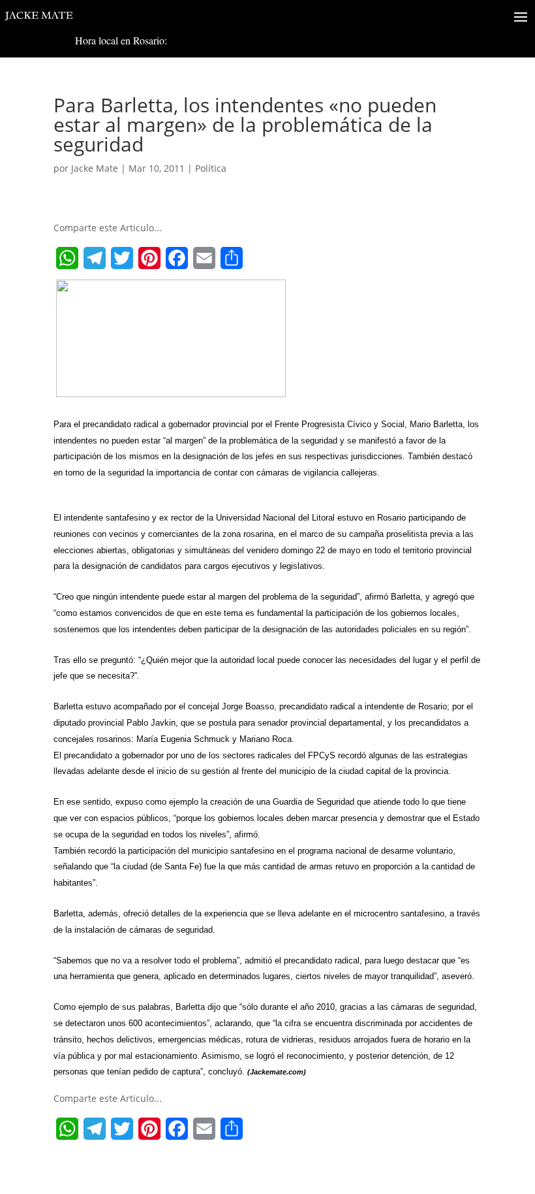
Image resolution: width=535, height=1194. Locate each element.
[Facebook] (177, 258)
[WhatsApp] (67, 258)
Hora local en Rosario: (121, 40)
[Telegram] (94, 258)
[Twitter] (122, 258)
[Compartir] (231, 258)
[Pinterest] (149, 258)
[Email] (204, 258)
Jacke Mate (94, 168)
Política (210, 168)
